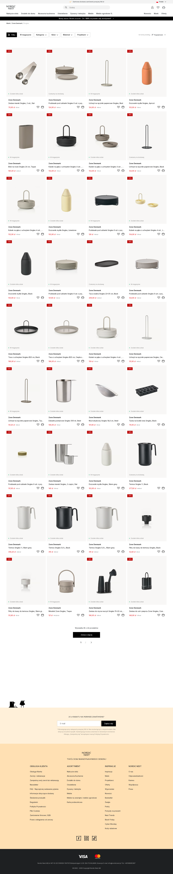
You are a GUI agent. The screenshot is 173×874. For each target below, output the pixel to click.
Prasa (131, 789)
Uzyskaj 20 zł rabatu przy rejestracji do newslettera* (88, 2)
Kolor (54, 35)
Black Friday (110, 820)
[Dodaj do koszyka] (42, 107)
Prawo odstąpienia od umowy (41, 820)
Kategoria (40, 35)
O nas (131, 772)
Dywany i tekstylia (77, 14)
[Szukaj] (66, 7)
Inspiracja (108, 772)
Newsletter (34, 785)
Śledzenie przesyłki (37, 798)
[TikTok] (94, 838)
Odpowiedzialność (136, 776)
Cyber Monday (111, 824)
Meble (90, 14)
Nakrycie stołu (12, 14)
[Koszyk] (164, 7)
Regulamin (34, 802)
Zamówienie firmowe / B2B (40, 815)
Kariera (131, 780)
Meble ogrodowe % (104, 14)
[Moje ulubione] (158, 7)
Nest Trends (110, 815)
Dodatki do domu (28, 14)
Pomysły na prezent (112, 811)
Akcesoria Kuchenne (75, 776)
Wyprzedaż (109, 789)
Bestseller (109, 798)
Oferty (164, 14)
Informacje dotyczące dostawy (42, 793)
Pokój (107, 807)
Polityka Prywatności (38, 807)
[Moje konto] (152, 7)
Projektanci (109, 780)
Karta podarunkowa (74, 802)
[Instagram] (86, 838)
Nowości (147, 14)
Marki (156, 14)
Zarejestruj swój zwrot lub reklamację (44, 780)
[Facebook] (79, 838)
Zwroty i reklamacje (37, 776)
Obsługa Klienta (36, 772)
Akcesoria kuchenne (46, 14)
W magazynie (25, 35)
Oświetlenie (63, 14)
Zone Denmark (17, 23)
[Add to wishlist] (38, 107)
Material (66, 35)
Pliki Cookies (35, 811)
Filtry (13, 35)
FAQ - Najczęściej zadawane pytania (44, 789)
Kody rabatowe (111, 828)
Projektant (81, 35)
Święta (107, 802)
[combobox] (161, 2)
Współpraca (133, 785)
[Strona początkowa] (10, 7)
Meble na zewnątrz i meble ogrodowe (82, 798)
